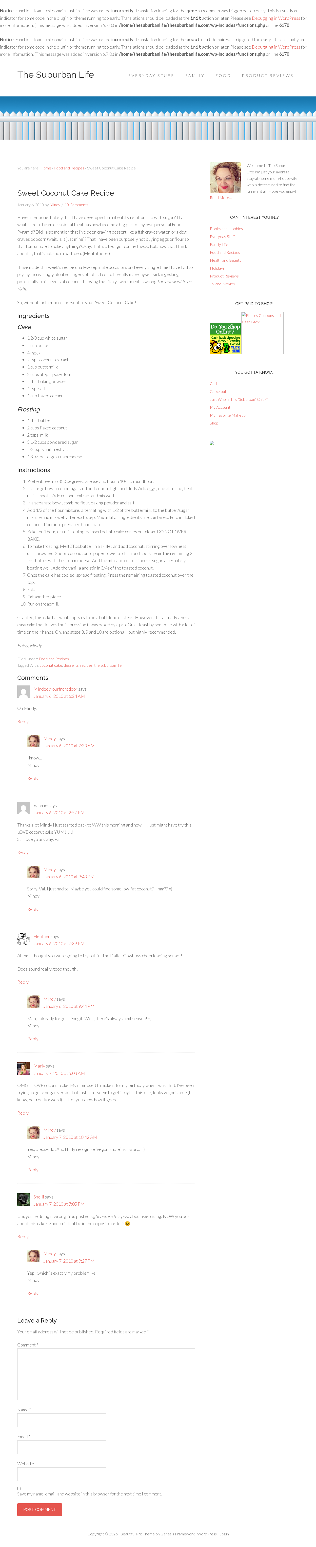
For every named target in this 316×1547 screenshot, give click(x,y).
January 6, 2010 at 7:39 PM (59, 943)
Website (25, 1463)
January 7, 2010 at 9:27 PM (69, 1261)
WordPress (207, 1533)
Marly (39, 1065)
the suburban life (108, 665)
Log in (224, 1533)
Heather (42, 936)
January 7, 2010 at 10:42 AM (70, 1137)
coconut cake (51, 665)
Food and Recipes (54, 658)
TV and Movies (222, 283)
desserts (71, 665)
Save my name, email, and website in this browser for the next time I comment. (89, 1493)
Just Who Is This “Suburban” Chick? (239, 399)
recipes (86, 665)
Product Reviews (224, 276)
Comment (27, 1344)
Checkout (218, 391)
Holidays (217, 268)
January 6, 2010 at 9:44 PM (69, 1006)
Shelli (39, 1196)
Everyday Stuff (222, 236)
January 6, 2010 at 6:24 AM (59, 696)
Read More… (221, 197)
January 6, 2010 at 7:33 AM (69, 745)
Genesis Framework (177, 1533)
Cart (213, 383)
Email (23, 1436)
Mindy (49, 738)
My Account (220, 407)
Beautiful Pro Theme (137, 1533)
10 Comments (76, 204)
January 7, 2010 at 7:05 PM (59, 1204)
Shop (214, 423)
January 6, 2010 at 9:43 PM (69, 876)
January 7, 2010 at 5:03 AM (59, 1073)
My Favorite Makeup (228, 415)
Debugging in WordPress (276, 18)
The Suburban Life (55, 74)
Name (24, 1409)
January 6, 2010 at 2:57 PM (59, 812)
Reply (23, 721)
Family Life (219, 244)
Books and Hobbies (226, 228)
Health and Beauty (225, 260)
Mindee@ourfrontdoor (56, 689)
